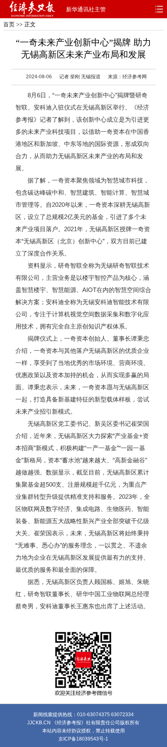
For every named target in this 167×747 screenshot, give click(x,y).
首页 (9, 24)
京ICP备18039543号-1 (83, 739)
